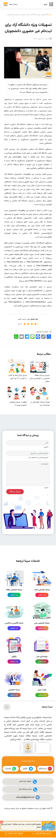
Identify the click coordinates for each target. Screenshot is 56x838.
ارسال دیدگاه (15, 491)
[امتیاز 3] (28, 324)
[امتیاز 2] (32, 324)
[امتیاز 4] (25, 324)
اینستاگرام (42, 768)
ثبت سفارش (42, 595)
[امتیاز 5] (21, 324)
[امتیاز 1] (35, 324)
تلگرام (25, 768)
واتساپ (8, 768)
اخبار (50, 14)
